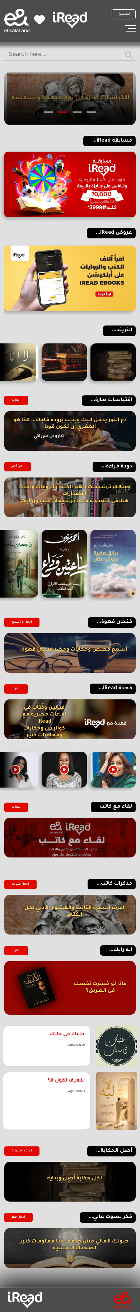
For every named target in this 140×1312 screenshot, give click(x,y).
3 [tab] (63, 112)
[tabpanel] (70, 98)
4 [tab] (48, 112)
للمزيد (16, 689)
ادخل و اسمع (22, 622)
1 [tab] (91, 112)
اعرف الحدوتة (22, 1151)
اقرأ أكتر (17, 467)
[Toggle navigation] (130, 28)
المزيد (16, 400)
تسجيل (123, 14)
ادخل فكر (18, 1217)
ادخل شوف (20, 884)
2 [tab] (77, 112)
